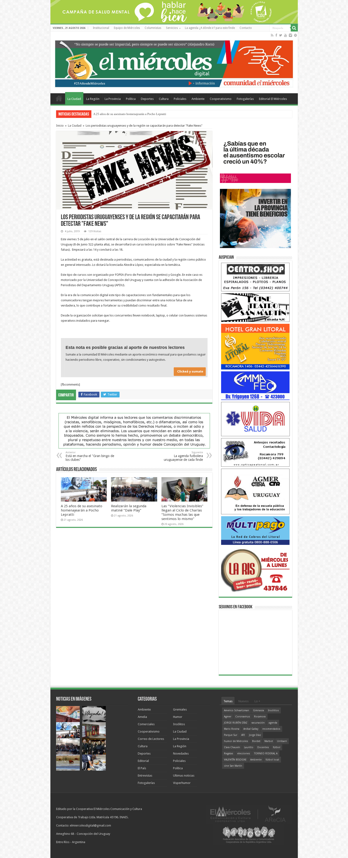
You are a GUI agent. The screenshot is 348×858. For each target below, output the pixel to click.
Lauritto (248, 747)
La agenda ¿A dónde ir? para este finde (210, 28)
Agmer (227, 716)
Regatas (228, 753)
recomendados (271, 728)
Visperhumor (182, 783)
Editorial (143, 761)
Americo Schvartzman (236, 710)
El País (142, 768)
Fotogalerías (245, 99)
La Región (92, 99)
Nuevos (243, 701)
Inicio (60, 125)
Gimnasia (258, 710)
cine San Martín (233, 765)
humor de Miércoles (236, 741)
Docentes (263, 747)
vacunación (258, 722)
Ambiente (198, 99)
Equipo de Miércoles (127, 28)
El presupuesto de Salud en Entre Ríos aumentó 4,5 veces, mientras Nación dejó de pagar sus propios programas (164, 114)
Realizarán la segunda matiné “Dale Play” (128, 508)
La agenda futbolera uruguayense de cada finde (183, 456)
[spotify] (295, 35)
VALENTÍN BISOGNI (235, 759)
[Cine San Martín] (255, 307)
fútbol (276, 747)
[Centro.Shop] (255, 277)
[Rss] (272, 35)
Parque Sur (230, 735)
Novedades (181, 753)
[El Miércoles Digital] (174, 62)
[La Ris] (255, 569)
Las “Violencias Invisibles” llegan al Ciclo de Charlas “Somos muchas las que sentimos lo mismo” (182, 512)
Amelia (142, 717)
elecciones (243, 753)
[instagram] (290, 35)
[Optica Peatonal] (255, 452)
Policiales (180, 99)
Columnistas (153, 28)
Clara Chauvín (232, 747)
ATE (243, 735)
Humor (177, 717)
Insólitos (179, 724)
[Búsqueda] (294, 27)
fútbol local (272, 759)
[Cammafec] (255, 385)
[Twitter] (281, 35)
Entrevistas (145, 775)
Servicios (172, 28)
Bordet (256, 741)
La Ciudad (74, 99)
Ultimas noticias (183, 775)
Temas (227, 701)
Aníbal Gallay (250, 728)
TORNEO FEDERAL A (265, 753)
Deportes (147, 99)
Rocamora (260, 716)
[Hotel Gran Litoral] (255, 346)
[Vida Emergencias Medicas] (255, 419)
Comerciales (146, 724)
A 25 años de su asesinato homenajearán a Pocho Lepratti (81, 510)
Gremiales (180, 709)
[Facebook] (276, 35)
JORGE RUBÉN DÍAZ (235, 722)
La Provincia (113, 99)
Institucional (101, 28)
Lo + (257, 701)
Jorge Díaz (255, 735)
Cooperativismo (221, 99)
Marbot (268, 741)
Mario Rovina (231, 728)
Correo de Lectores (151, 739)
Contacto (246, 28)
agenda (273, 722)
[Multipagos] (255, 530)
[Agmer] (255, 491)
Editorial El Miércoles (273, 99)
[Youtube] (285, 35)
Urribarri (282, 741)
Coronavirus (242, 716)
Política (131, 99)
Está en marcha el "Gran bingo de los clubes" (90, 456)
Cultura (164, 99)
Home (59, 98)
